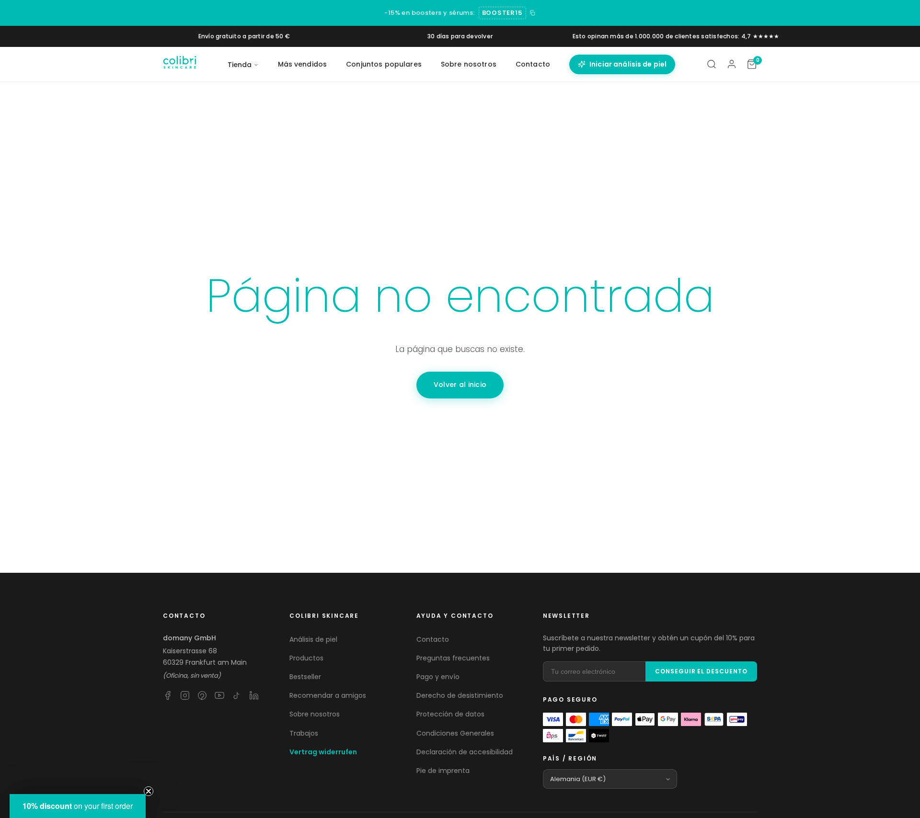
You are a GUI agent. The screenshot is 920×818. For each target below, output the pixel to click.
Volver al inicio (460, 384)
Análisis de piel (313, 639)
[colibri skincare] (179, 64)
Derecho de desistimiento (459, 695)
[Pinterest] (202, 695)
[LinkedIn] (254, 695)
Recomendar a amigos (327, 695)
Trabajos (303, 733)
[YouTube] (219, 695)
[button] (78, 806)
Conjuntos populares (384, 64)
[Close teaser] (148, 791)
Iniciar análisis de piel (628, 64)
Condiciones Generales (455, 733)
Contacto (533, 64)
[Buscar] (711, 64)
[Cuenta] (731, 64)
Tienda (240, 64)
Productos (306, 658)
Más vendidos (302, 64)
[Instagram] (185, 695)
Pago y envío (438, 677)
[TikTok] (237, 695)
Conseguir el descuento (701, 671)
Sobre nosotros (468, 64)
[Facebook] (167, 695)
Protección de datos (450, 714)
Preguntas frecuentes (453, 658)
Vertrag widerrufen (323, 752)
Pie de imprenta (443, 770)
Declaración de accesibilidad (464, 752)
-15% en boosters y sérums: (429, 12)
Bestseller (305, 677)
